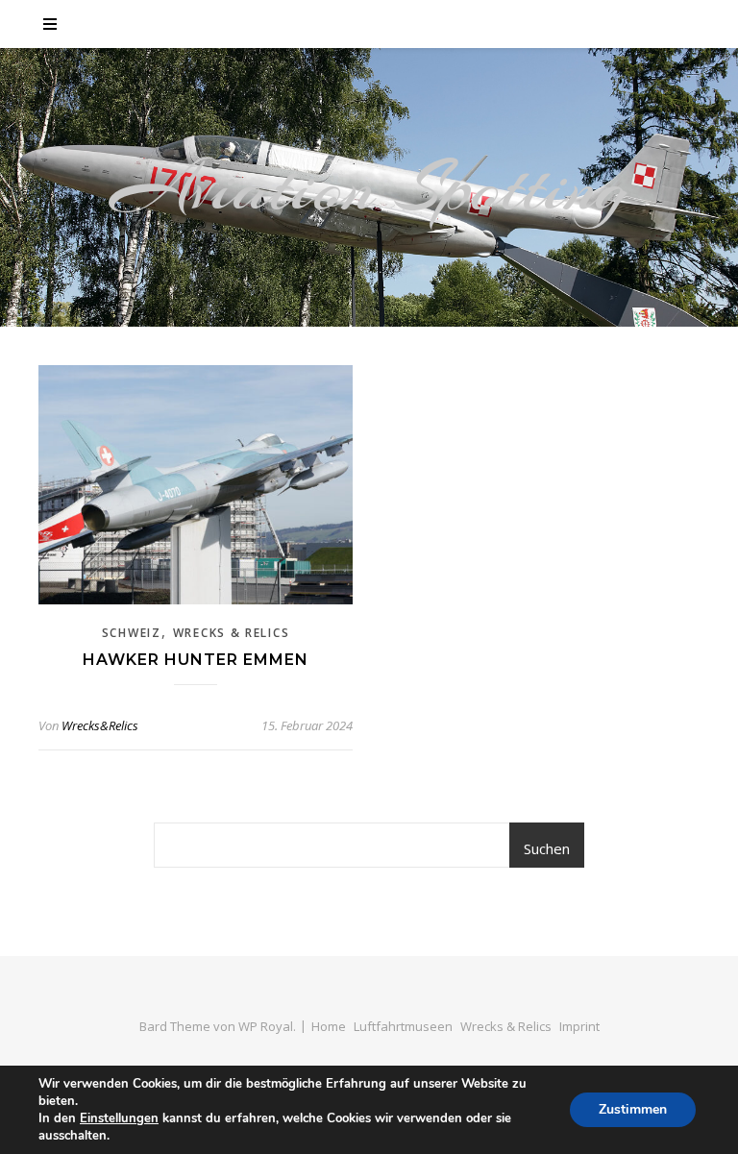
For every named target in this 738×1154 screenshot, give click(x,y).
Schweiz (131, 633)
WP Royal (265, 1026)
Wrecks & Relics (231, 633)
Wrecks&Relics (100, 725)
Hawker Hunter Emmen (195, 660)
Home (328, 1026)
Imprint (579, 1026)
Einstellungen (119, 1118)
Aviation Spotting (369, 187)
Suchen (547, 848)
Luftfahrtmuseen (403, 1026)
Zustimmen (633, 1109)
